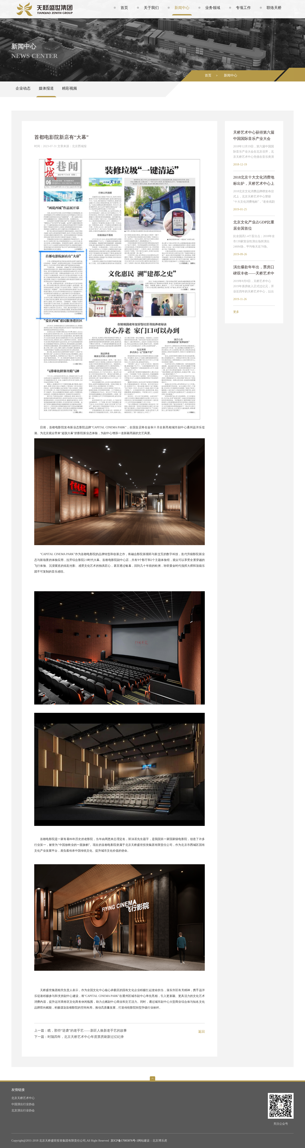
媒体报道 (46, 88)
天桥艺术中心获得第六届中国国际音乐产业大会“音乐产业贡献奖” (253, 136)
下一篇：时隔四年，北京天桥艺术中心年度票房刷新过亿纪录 (79, 1036)
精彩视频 (69, 88)
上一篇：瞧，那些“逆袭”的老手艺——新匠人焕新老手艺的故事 (80, 1030)
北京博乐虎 (159, 1140)
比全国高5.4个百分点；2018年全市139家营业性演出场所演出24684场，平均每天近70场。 (254, 241)
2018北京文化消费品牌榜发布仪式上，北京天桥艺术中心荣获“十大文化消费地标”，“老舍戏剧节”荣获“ (254, 197)
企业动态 (23, 88)
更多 (236, 311)
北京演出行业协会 (23, 1110)
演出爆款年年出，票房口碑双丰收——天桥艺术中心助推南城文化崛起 (253, 270)
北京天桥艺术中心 (23, 1098)
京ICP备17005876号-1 (124, 1140)
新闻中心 (230, 75)
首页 (208, 75)
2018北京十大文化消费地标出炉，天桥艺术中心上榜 (253, 181)
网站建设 (144, 1140)
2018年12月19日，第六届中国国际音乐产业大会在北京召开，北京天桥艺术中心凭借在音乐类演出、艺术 (253, 152)
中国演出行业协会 (23, 1104)
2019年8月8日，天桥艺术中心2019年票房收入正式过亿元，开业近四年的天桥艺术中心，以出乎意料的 (253, 287)
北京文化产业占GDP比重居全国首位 (253, 225)
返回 (201, 1031)
